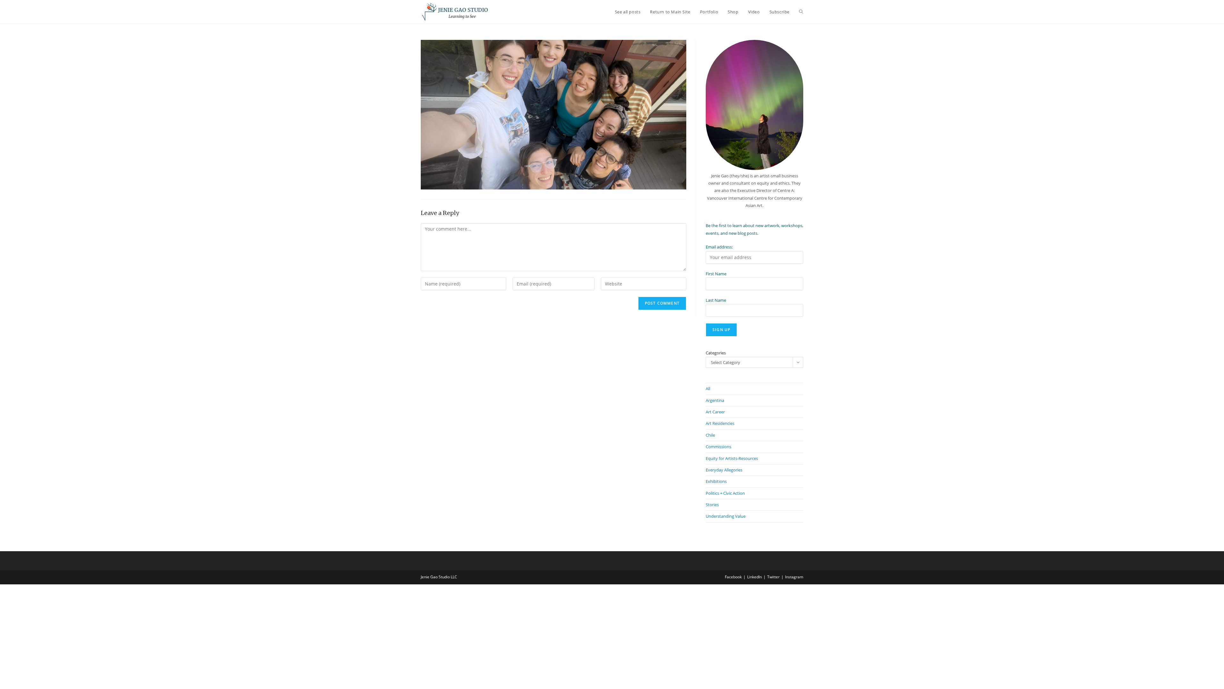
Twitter (773, 577)
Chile (710, 435)
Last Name (716, 300)
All (708, 388)
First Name (716, 274)
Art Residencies (720, 423)
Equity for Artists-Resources (732, 458)
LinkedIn (754, 577)
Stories (712, 504)
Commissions (718, 446)
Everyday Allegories (724, 470)
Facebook (733, 577)
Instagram (794, 577)
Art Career (715, 412)
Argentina (715, 400)
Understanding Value (726, 516)
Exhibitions (716, 481)
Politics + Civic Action (725, 493)
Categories (716, 353)
